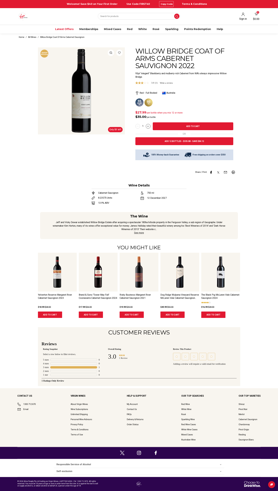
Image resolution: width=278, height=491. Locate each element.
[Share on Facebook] (211, 172)
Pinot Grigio (244, 429)
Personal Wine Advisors (81, 419)
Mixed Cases (187, 434)
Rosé (183, 414)
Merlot (242, 414)
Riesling (242, 434)
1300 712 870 (29, 404)
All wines (32, 37)
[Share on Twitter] (218, 172)
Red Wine (185, 404)
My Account (132, 404)
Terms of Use (77, 434)
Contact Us (132, 409)
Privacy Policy (77, 424)
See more (139, 232)
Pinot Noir (243, 409)
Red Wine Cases (188, 424)
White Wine (186, 409)
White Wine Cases (189, 429)
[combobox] (139, 16)
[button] (119, 53)
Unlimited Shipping (79, 414)
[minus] (137, 126)
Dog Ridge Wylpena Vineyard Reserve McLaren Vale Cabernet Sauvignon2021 (179, 298)
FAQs (129, 414)
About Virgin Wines (79, 404)
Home (21, 37)
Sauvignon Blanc (246, 440)
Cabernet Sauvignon (248, 419)
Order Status (133, 424)
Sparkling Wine (188, 419)
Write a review (166, 83)
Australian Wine (188, 440)
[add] (148, 126)
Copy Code (167, 4)
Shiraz (242, 404)
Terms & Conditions (194, 4)
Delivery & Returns (135, 419)
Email (25, 409)
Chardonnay (244, 424)
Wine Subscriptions (79, 409)
